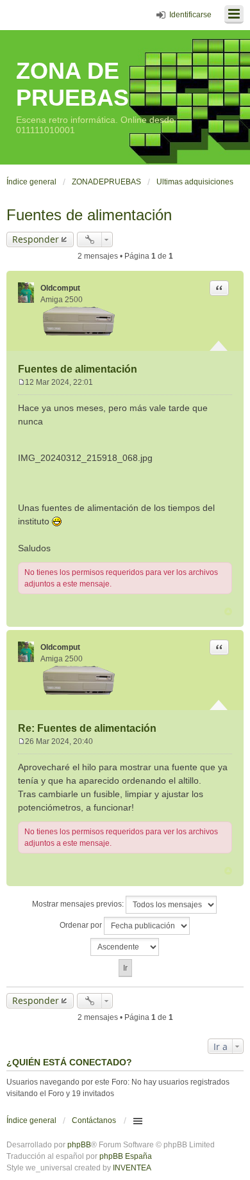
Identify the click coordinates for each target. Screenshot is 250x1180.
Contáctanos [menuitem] (94, 1120)
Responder (35, 239)
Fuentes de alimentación (89, 214)
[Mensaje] (21, 382)
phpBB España (125, 1156)
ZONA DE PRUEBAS (72, 84)
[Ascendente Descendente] (125, 947)
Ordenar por (82, 925)
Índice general (31, 1120)
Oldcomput (60, 288)
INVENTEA (132, 1167)
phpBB (79, 1144)
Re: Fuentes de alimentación (87, 728)
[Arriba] (228, 611)
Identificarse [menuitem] (190, 14)
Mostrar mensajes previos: (79, 904)
